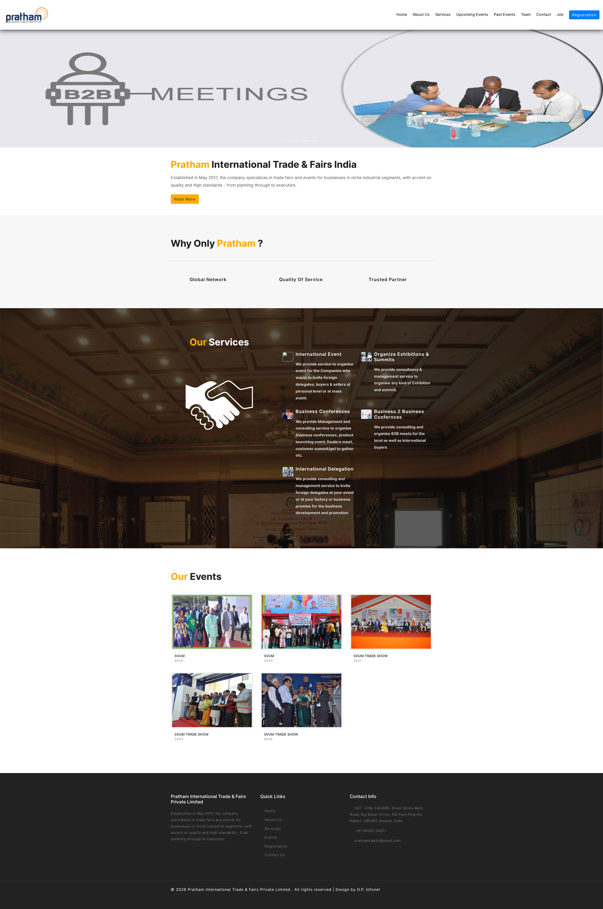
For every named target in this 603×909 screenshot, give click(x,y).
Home (401, 14)
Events (270, 837)
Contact (543, 14)
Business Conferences (323, 411)
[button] (45, 88)
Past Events (504, 14)
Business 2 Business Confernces (399, 414)
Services (443, 14)
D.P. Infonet (368, 889)
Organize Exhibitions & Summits (401, 356)
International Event (319, 354)
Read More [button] (185, 199)
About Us (421, 14)
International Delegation (325, 469)
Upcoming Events (472, 14)
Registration (584, 14)
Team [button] (526, 14)
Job (560, 14)
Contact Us (274, 855)
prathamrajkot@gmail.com (377, 840)
